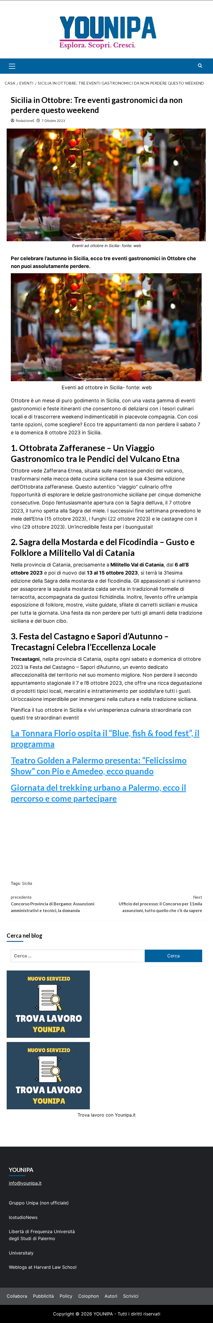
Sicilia (27, 883)
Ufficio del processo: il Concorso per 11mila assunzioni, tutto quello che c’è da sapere (160, 904)
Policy (66, 1296)
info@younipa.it (25, 1183)
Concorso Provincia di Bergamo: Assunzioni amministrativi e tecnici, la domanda (52, 904)
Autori (111, 1296)
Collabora (17, 1296)
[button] (18, 66)
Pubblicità (43, 1296)
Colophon (88, 1296)
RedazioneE (25, 121)
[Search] (200, 65)
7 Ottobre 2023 (53, 121)
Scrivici (130, 1296)
